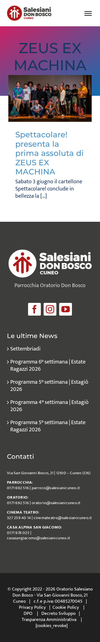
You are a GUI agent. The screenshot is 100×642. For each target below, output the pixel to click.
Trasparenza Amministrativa (49, 619)
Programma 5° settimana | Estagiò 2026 (49, 385)
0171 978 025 (18, 532)
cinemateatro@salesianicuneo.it (63, 517)
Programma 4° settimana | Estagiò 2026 (49, 406)
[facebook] (34, 309)
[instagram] (50, 309)
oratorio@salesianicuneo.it (56, 502)
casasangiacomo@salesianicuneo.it (38, 538)
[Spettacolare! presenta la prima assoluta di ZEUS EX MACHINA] (50, 98)
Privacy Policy (32, 607)
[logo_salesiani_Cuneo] (29, 8)
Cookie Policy (65, 607)
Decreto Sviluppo (58, 613)
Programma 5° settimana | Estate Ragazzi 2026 (48, 426)
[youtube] (65, 309)
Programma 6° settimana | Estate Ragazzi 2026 (48, 365)
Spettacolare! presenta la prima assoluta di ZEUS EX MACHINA (49, 153)
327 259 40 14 (19, 517)
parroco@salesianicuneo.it (56, 487)
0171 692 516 (18, 487)
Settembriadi (25, 349)
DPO (28, 613)
